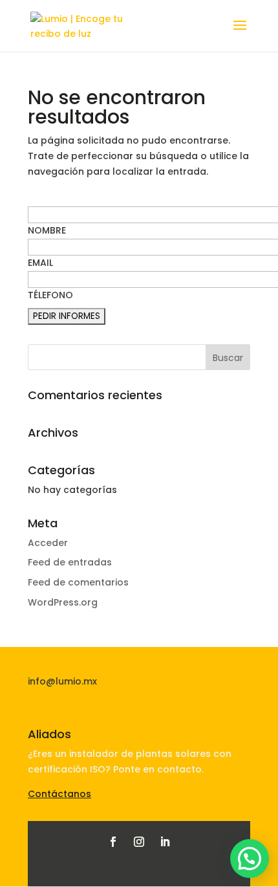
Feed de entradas (70, 562)
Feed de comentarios (78, 582)
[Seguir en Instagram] (139, 841)
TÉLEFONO (50, 295)
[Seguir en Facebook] (113, 841)
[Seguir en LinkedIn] (165, 841)
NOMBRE (47, 230)
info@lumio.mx (62, 681)
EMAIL (40, 262)
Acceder (48, 542)
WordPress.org (63, 602)
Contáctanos (59, 793)
